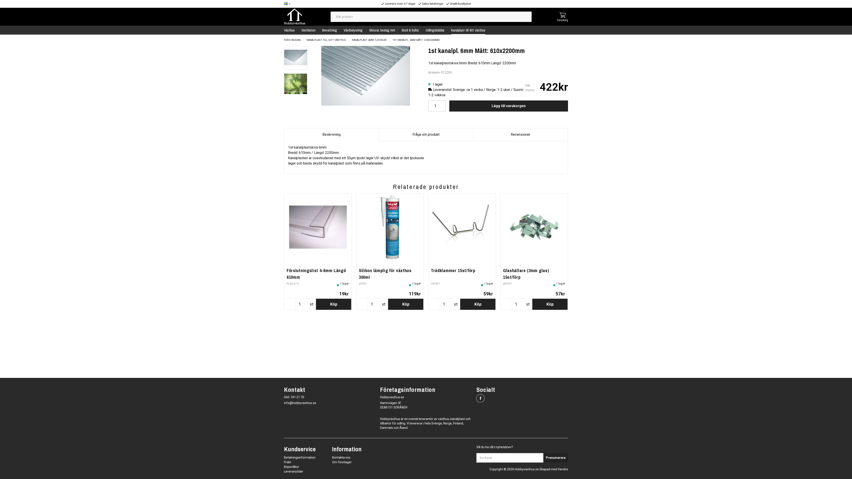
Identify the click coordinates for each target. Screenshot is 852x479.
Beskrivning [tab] (331, 134)
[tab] (295, 57)
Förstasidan (292, 40)
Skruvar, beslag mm (382, 30)
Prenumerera (556, 457)
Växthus (289, 30)
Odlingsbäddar (435, 30)
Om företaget (341, 462)
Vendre (563, 469)
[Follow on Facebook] (480, 398)
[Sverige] (288, 4)
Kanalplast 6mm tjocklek (369, 40)
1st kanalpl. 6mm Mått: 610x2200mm (416, 40)
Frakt (287, 462)
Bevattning (329, 30)
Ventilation (308, 30)
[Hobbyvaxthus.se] (294, 16)
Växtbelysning (353, 30)
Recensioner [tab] (520, 134)
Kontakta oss (341, 457)
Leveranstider (293, 471)
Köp (333, 304)
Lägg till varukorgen (509, 106)
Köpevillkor (291, 467)
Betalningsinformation (300, 457)
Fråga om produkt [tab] (426, 134)
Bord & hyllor (410, 30)
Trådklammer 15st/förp (453, 270)
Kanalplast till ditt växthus (468, 30)
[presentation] (295, 57)
